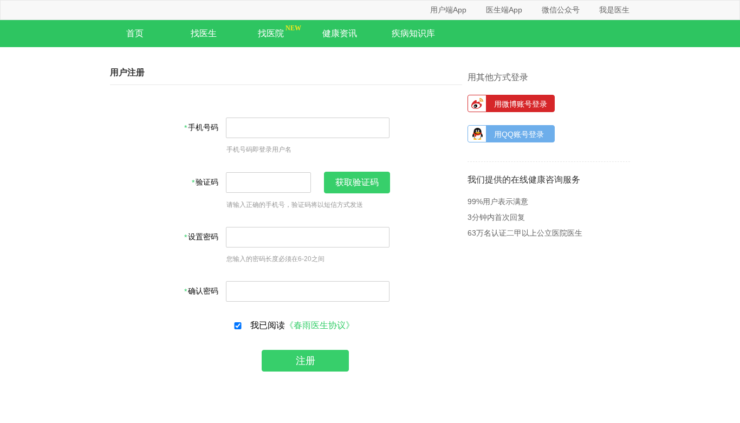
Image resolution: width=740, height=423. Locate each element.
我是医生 (614, 9)
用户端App (448, 9)
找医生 (204, 33)
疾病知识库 (413, 33)
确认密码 (203, 291)
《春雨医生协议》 (319, 325)
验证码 (207, 182)
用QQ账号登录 (519, 134)
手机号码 (203, 127)
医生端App (504, 9)
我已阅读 (300, 325)
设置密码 (203, 237)
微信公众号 (561, 9)
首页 (135, 33)
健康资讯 (339, 33)
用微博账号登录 (520, 104)
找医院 (271, 33)
